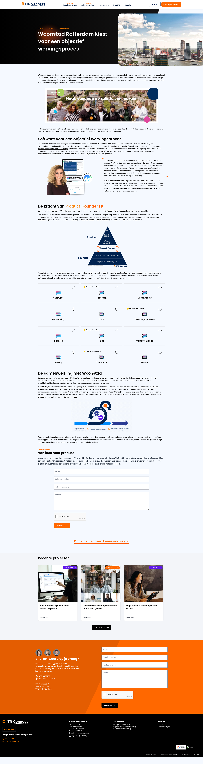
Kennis (128, 5)
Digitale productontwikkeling (124, 727)
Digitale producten (88, 4)
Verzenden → (62, 526)
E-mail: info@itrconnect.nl (79, 733)
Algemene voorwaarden (169, 755)
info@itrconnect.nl (47, 679)
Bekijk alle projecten (101, 627)
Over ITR (116, 5)
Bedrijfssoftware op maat (123, 724)
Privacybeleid (151, 755)
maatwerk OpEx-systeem (117, 275)
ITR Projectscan (170, 4)
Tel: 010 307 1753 (75, 731)
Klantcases (105, 5)
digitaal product (153, 183)
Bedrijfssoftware (70, 4)
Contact (155, 4)
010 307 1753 (44, 676)
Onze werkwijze (164, 727)
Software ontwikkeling (122, 729)
